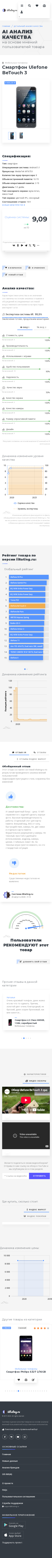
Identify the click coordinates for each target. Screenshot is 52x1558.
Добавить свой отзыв (34, 962)
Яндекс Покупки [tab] (36, 1216)
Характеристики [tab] (36, 1074)
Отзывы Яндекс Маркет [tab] (32, 759)
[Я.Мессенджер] (22, 245)
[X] (30, 245)
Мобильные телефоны (16, 62)
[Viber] (34, 245)
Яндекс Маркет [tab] (37, 1209)
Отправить (39, 1176)
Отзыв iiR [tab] (20, 752)
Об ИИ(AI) (7, 1474)
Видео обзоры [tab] (37, 1081)
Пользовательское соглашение (18, 1496)
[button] (25, 669)
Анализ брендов (10, 1467)
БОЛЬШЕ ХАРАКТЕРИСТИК (13, 205)
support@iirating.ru (11, 1506)
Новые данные (10, 1461)
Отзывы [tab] (41, 752)
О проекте (7, 1483)
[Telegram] (26, 245)
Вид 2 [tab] (42, 327)
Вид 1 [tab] (26, 327)
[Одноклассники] (18, 245)
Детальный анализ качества (28, 26)
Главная (6, 26)
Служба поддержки (12, 1503)
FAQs (4, 1490)
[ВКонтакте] (14, 245)
